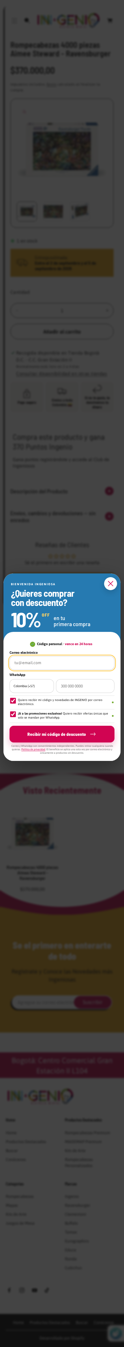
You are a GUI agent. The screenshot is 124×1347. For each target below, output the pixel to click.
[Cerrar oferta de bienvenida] (110, 583)
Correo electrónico (24, 653)
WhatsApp (17, 675)
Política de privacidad (33, 749)
